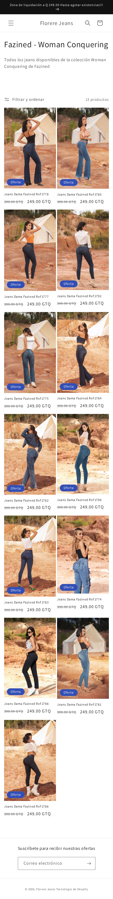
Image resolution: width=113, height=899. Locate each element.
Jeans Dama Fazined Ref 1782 (26, 500)
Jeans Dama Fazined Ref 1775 (26, 398)
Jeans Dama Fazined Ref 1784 (79, 398)
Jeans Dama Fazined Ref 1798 (26, 704)
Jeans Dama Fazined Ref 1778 (26, 194)
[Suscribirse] (89, 863)
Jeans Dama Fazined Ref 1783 (26, 602)
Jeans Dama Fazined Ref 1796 (79, 500)
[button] (11, 23)
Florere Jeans (45, 889)
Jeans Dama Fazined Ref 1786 (26, 806)
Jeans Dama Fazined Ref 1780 (79, 194)
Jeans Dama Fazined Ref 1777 (26, 296)
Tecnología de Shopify (72, 889)
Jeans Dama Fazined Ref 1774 (79, 599)
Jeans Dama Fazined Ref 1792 (79, 296)
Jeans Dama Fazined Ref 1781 (79, 704)
